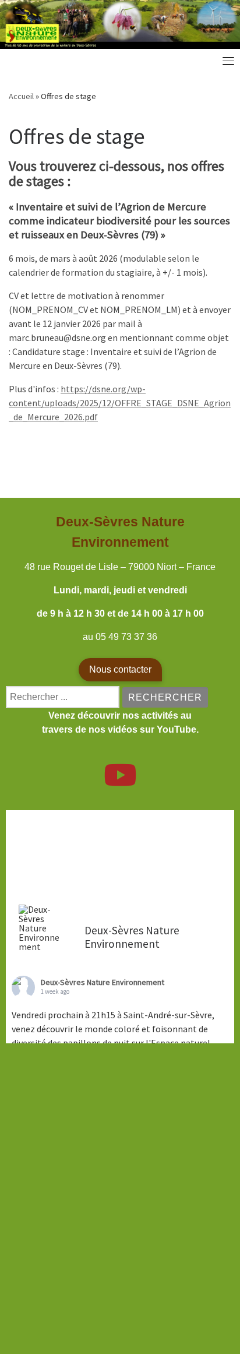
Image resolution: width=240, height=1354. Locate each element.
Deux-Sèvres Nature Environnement (102, 982)
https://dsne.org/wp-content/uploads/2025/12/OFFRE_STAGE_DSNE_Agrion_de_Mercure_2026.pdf (120, 403)
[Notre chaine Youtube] (120, 782)
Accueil (21, 96)
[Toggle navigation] (228, 60)
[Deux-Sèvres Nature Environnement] (40, 927)
